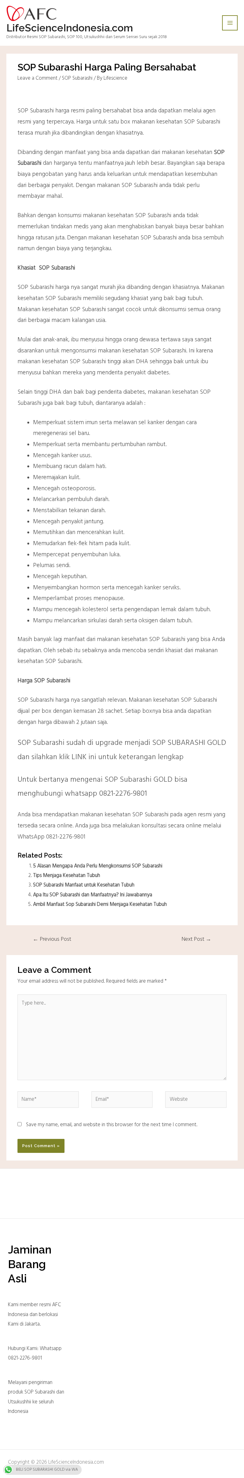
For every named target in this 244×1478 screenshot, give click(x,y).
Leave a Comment (37, 78)
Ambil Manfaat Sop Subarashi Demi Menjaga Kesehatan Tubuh (100, 904)
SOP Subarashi (77, 78)
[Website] (196, 1101)
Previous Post (52, 939)
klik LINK (72, 757)
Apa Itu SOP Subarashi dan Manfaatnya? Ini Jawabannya (92, 895)
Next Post (196, 939)
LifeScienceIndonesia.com (69, 28)
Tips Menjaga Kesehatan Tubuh (66, 876)
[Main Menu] (230, 23)
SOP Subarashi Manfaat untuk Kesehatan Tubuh (83, 885)
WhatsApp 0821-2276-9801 (51, 837)
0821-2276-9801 (123, 794)
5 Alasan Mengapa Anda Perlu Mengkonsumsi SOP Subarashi (97, 866)
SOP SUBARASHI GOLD (189, 743)
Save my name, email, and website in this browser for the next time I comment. (111, 1125)
